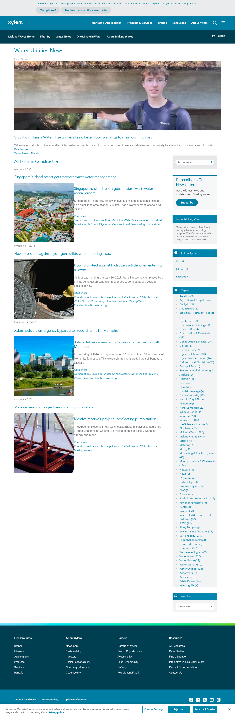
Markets (19, 651)
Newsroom (72, 646)
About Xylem (199, 22)
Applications (21, 656)
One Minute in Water (89, 36)
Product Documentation (183, 667)
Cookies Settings (153, 709)
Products (19, 662)
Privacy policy (56, 712)
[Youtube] (212, 700)
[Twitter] (205, 700)
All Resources (177, 646)
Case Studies (176, 651)
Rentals (18, 672)
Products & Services (139, 22)
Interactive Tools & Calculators (186, 662)
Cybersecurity (73, 672)
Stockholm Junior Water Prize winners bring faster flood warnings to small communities (83, 137)
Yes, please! (48, 10)
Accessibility (125, 656)
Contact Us (175, 672)
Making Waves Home (21, 36)
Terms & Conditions (25, 699)
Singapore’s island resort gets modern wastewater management (65, 177)
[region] (117, 710)
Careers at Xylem (127, 646)
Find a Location (178, 656)
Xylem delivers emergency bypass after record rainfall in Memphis (66, 330)
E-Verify (122, 667)
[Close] (229, 709)
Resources (179, 22)
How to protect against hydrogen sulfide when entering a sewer (64, 253)
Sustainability (74, 651)
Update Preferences (76, 699)
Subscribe (186, 202)
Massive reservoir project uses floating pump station (55, 407)
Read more (21, 149)
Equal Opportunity (128, 662)
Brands (162, 22)
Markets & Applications (106, 22)
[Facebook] (191, 700)
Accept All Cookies (205, 709)
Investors (71, 656)
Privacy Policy (50, 699)
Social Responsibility (78, 662)
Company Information (78, 667)
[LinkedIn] (198, 700)
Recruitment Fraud (128, 672)
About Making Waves (120, 36)
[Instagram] (219, 700)
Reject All (179, 709)
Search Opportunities (130, 651)
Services (19, 667)
